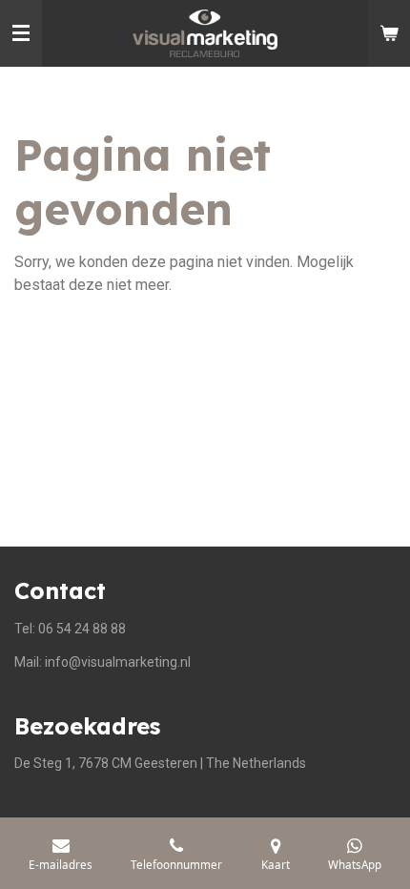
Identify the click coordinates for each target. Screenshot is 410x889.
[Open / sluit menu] (21, 33)
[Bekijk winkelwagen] (389, 33)
